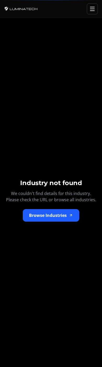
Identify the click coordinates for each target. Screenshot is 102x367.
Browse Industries (48, 215)
